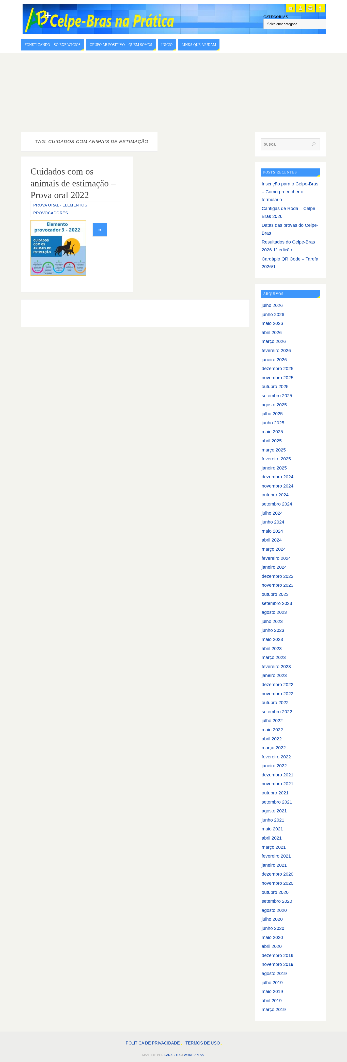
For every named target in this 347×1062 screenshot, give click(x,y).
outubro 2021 (275, 792)
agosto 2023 (274, 612)
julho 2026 (272, 305)
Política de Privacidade (153, 1043)
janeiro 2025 (274, 468)
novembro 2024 (277, 486)
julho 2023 (272, 621)
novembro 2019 (277, 964)
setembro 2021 (277, 802)
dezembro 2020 (277, 874)
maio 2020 (272, 937)
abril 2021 (272, 838)
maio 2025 (272, 431)
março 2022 (274, 747)
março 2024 (274, 549)
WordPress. (194, 1055)
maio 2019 (272, 991)
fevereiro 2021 (276, 856)
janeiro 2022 (274, 765)
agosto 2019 (274, 973)
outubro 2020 (275, 892)
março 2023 (274, 657)
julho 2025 (272, 413)
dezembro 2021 (277, 774)
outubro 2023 (275, 594)
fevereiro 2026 (276, 350)
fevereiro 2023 (276, 666)
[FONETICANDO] (300, 8)
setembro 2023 (277, 603)
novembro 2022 (277, 693)
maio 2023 (272, 639)
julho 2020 (272, 919)
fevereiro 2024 (276, 558)
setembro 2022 (277, 711)
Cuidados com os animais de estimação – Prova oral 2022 (73, 183)
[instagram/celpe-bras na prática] (310, 8)
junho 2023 (273, 630)
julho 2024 (272, 513)
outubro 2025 (275, 386)
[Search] (313, 144)
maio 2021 (272, 828)
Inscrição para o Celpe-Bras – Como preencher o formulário (290, 191)
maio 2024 (272, 531)
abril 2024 (272, 540)
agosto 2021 (274, 810)
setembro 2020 (277, 901)
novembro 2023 (277, 585)
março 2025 (274, 449)
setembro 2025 (277, 395)
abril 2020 (272, 946)
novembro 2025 (277, 377)
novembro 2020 (277, 883)
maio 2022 (272, 729)
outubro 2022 (275, 702)
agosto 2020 (274, 910)
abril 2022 (272, 738)
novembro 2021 (277, 783)
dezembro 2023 (277, 576)
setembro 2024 (277, 504)
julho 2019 (272, 982)
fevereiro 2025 (276, 458)
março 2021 (274, 847)
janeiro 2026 (274, 359)
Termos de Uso (202, 1043)
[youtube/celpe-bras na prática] (290, 8)
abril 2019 (272, 1000)
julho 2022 (272, 720)
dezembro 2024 (277, 476)
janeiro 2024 (274, 567)
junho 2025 (273, 422)
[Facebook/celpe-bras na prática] (320, 8)
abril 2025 (272, 440)
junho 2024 (273, 522)
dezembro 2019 (277, 955)
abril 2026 (272, 332)
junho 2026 (273, 314)
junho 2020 (273, 928)
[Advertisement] (173, 91)
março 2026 (274, 341)
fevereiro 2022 (276, 756)
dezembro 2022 (277, 684)
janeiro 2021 (274, 865)
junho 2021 (273, 820)
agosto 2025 (274, 404)
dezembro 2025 (277, 368)
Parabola (172, 1055)
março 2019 (274, 1009)
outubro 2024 (275, 494)
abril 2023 (272, 648)
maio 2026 (272, 323)
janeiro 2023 (274, 675)
